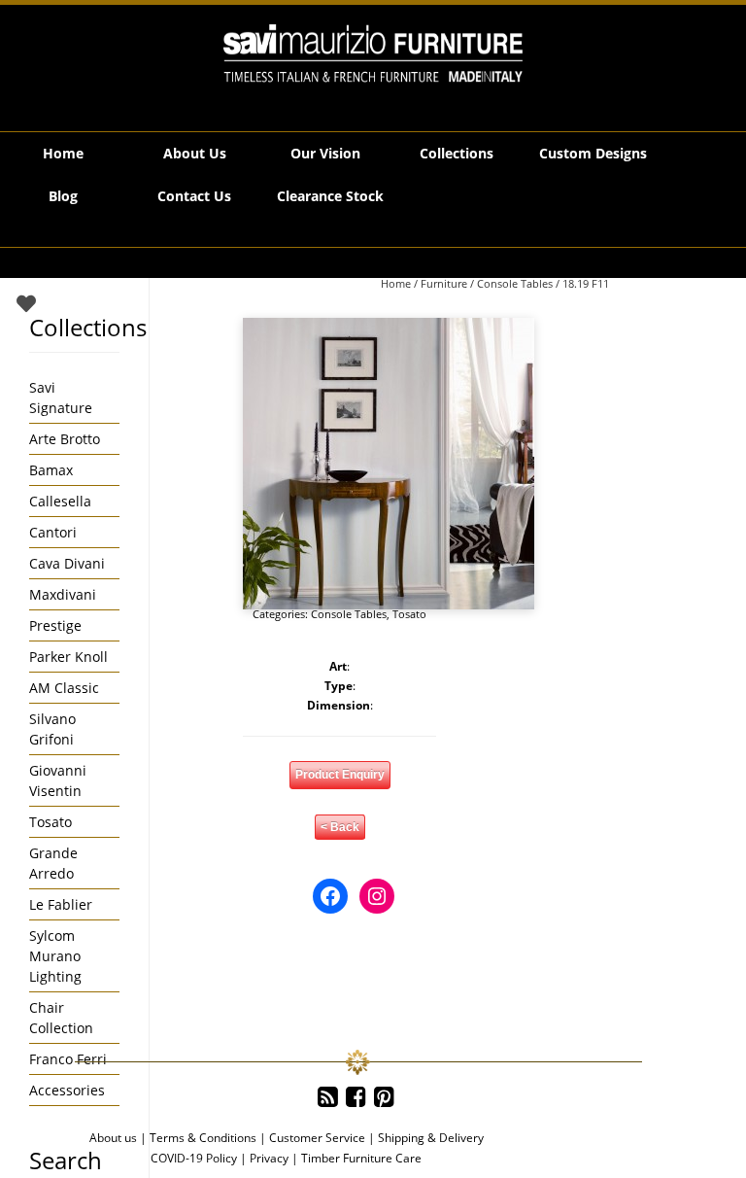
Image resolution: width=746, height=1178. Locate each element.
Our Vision (325, 153)
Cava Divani (67, 563)
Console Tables (515, 283)
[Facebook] (356, 1097)
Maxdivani (62, 594)
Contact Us (194, 196)
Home (63, 153)
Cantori (53, 532)
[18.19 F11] (388, 463)
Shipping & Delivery (431, 1137)
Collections (456, 153)
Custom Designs (593, 153)
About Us (194, 153)
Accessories (67, 1090)
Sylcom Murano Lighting (55, 956)
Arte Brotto (64, 439)
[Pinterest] (384, 1097)
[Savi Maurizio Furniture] (372, 53)
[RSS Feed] (328, 1097)
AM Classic (64, 687)
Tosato (409, 613)
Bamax (51, 470)
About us (113, 1137)
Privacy (269, 1158)
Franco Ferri (68, 1059)
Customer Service (317, 1137)
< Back (340, 827)
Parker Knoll (68, 656)
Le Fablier (60, 904)
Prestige (55, 625)
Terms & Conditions (203, 1137)
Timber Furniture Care (361, 1158)
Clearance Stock (330, 196)
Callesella (60, 501)
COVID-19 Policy (194, 1158)
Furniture (444, 283)
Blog (63, 196)
